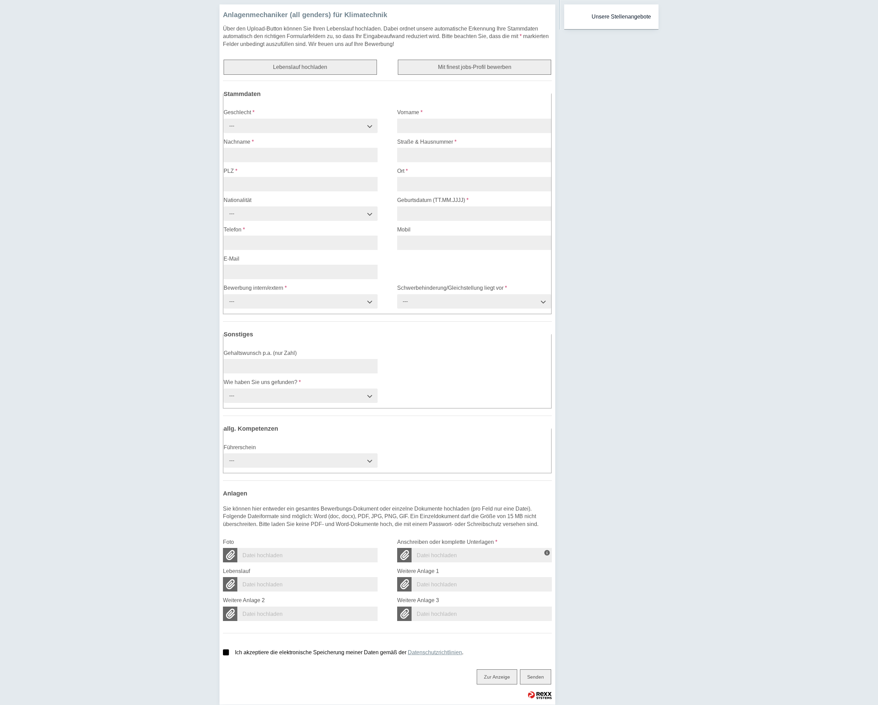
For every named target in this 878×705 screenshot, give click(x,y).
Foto (228, 542)
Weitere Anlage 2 (244, 600)
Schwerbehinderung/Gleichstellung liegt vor (452, 288)
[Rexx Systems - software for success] (540, 695)
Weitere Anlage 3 (418, 600)
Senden (535, 677)
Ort (402, 171)
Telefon (234, 229)
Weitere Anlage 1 (418, 571)
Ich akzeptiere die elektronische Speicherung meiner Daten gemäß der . (349, 652)
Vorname (410, 112)
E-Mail (231, 259)
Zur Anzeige (497, 677)
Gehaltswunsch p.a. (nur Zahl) (260, 353)
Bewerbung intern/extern (255, 288)
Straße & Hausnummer (426, 142)
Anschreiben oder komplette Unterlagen (447, 542)
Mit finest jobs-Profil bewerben (474, 67)
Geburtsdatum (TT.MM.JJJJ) (432, 200)
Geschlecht (239, 112)
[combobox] (301, 126)
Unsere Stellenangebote (621, 17)
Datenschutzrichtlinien (435, 652)
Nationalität (237, 200)
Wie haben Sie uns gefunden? (262, 382)
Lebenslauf (236, 571)
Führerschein (240, 447)
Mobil (404, 229)
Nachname (239, 142)
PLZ (230, 171)
